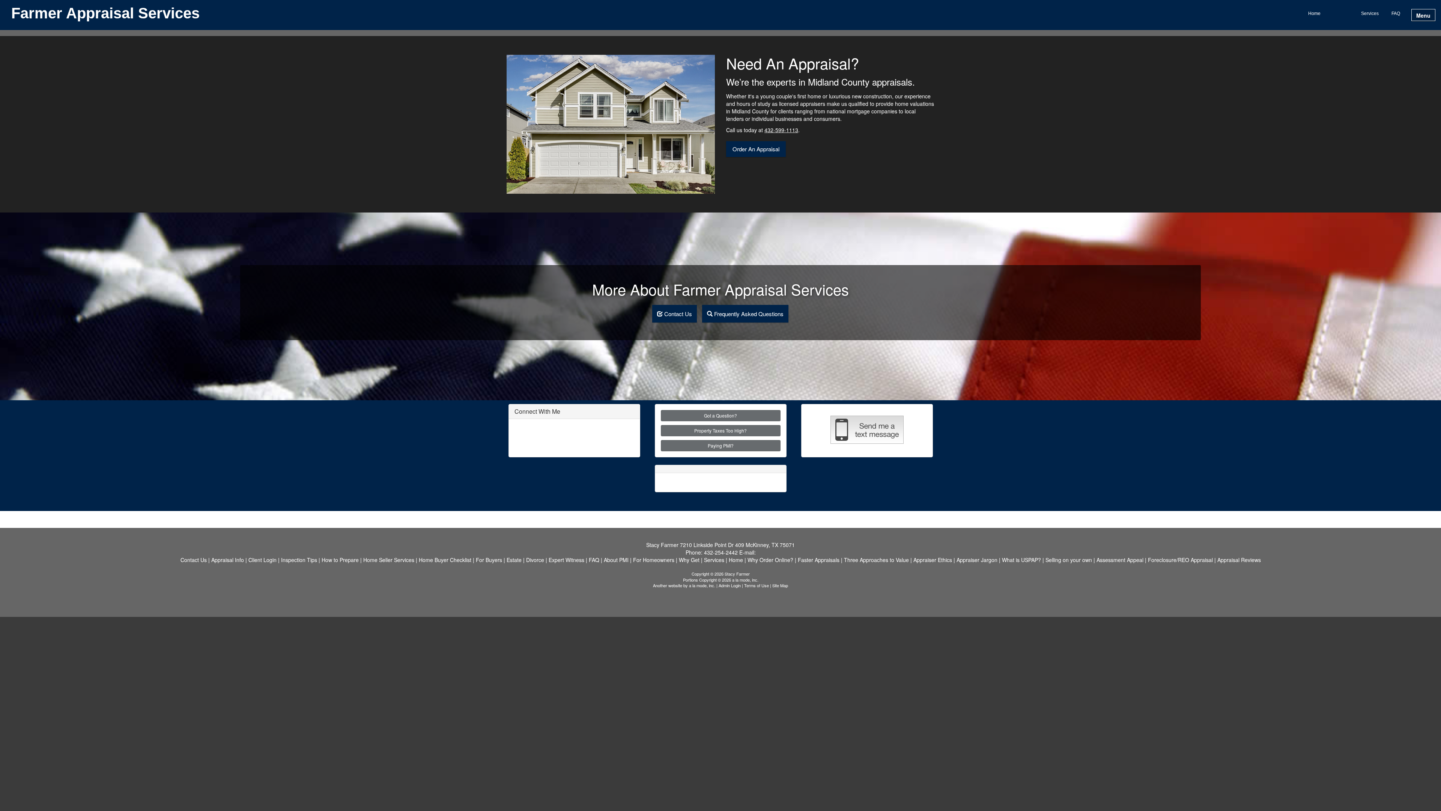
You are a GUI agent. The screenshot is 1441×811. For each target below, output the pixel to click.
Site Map (780, 585)
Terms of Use (756, 585)
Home (1314, 13)
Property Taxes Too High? (720, 430)
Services (1370, 13)
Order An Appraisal (756, 149)
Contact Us (677, 314)
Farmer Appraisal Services (105, 13)
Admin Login (730, 585)
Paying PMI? (721, 445)
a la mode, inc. (702, 585)
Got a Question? (720, 415)
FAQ (1395, 13)
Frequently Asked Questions (748, 314)
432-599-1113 (781, 130)
